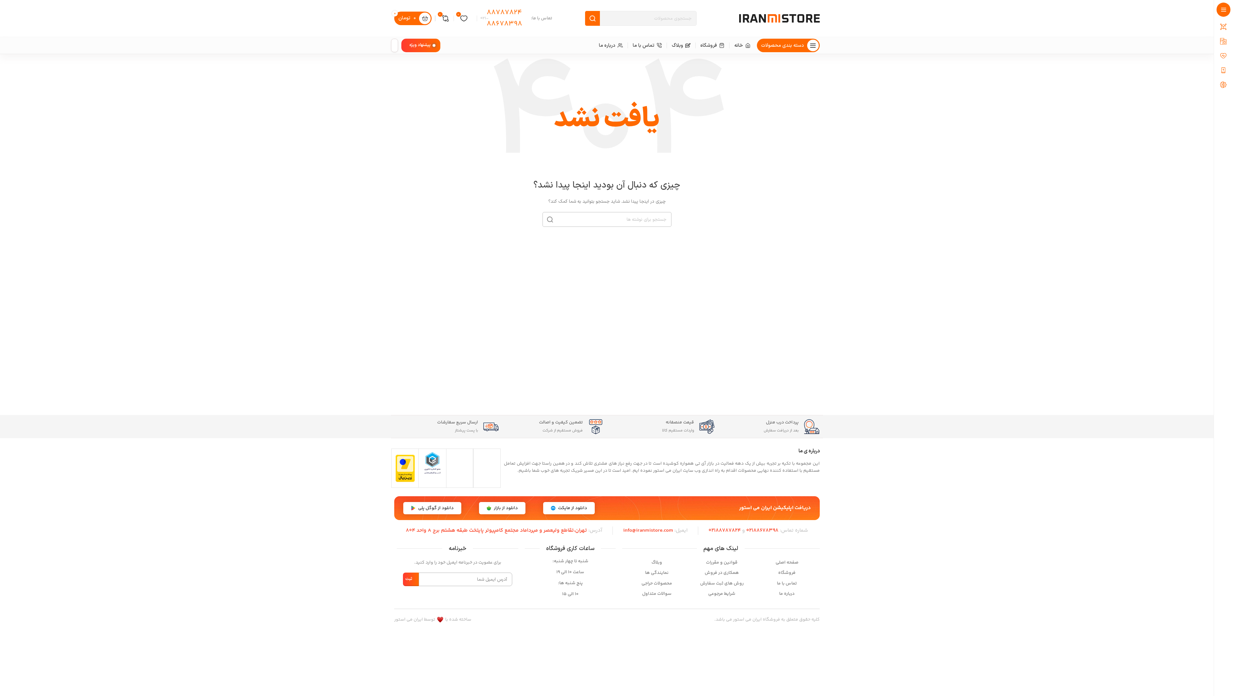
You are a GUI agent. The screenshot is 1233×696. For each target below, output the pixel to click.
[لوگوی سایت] (779, 18)
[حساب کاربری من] (394, 45)
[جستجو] (550, 219)
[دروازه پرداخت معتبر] (405, 468)
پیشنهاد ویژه (420, 45)
